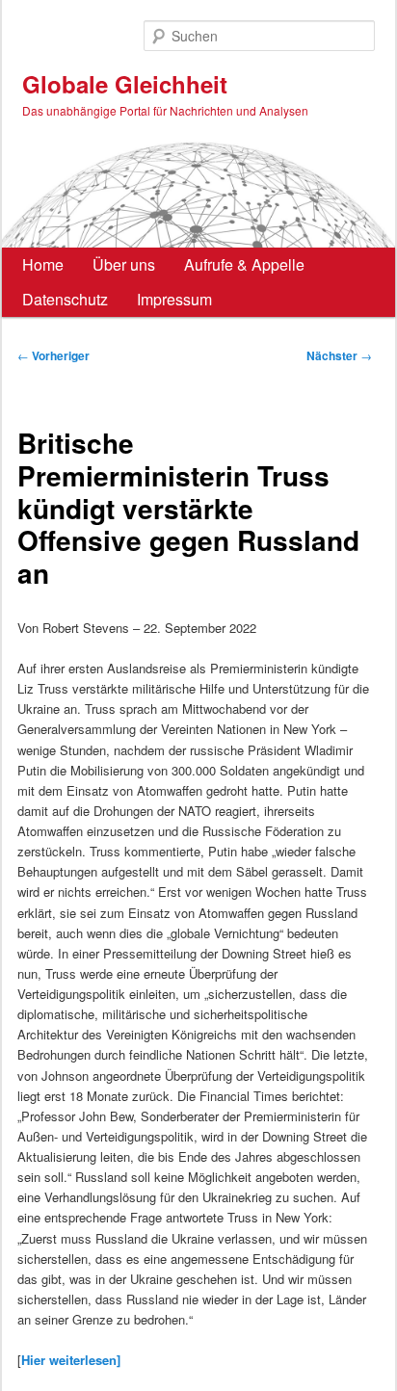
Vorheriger (53, 355)
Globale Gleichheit (124, 83)
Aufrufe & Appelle (244, 264)
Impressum (174, 299)
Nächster (339, 355)
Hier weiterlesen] (70, 1360)
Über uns (124, 264)
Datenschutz (65, 299)
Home (43, 264)
